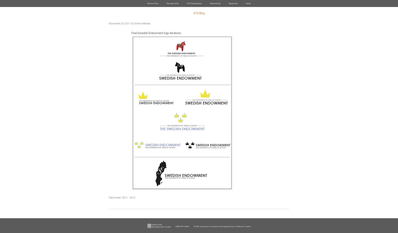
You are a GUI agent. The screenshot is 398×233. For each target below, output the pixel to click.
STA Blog (199, 13)
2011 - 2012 (128, 197)
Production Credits (243, 227)
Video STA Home (182, 226)
